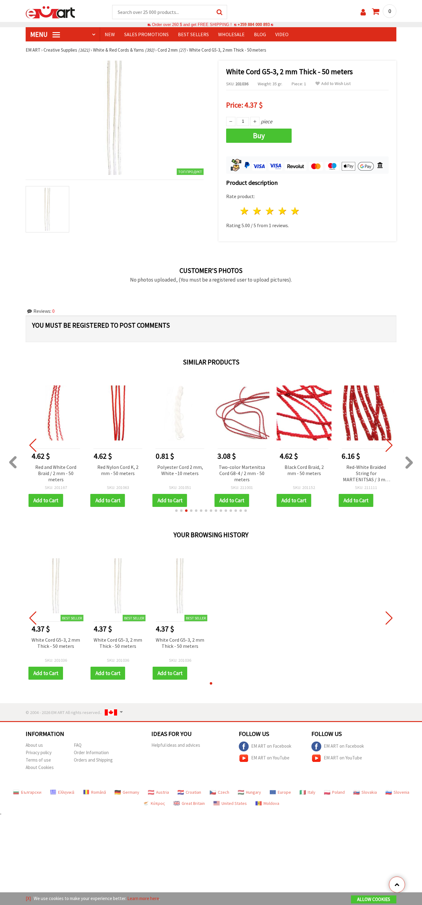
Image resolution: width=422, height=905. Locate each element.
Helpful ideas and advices (175, 745)
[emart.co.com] (50, 11)
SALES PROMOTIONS (146, 34)
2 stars (257, 211)
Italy (311, 792)
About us (34, 745)
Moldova (271, 803)
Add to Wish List (336, 83)
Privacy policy (39, 752)
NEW (110, 34)
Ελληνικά (66, 792)
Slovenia (401, 792)
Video (282, 34)
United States (234, 803)
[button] (176, 510)
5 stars (295, 211)
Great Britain (193, 803)
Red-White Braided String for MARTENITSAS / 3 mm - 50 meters (366, 473)
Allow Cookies (373, 899)
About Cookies (40, 767)
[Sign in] (363, 12)
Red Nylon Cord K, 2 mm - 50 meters (117, 470)
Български (31, 792)
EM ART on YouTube (270, 758)
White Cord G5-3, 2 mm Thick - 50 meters (56, 643)
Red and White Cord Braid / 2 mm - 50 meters (55, 473)
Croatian (193, 792)
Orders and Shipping (93, 760)
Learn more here (143, 898)
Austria (162, 792)
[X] (28, 898)
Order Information (91, 752)
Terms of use (38, 760)
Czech (223, 792)
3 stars (270, 211)
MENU (39, 34)
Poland (338, 792)
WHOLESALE (231, 34)
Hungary (253, 792)
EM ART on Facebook (271, 746)
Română (98, 792)
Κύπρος (158, 803)
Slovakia (369, 792)
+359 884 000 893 (254, 24)
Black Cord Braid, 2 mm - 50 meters (304, 470)
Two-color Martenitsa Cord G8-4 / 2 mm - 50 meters (242, 473)
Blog (260, 34)
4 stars (282, 211)
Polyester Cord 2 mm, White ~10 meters (180, 470)
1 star (244, 211)
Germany (131, 792)
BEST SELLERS (193, 34)
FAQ (78, 745)
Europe (284, 792)
